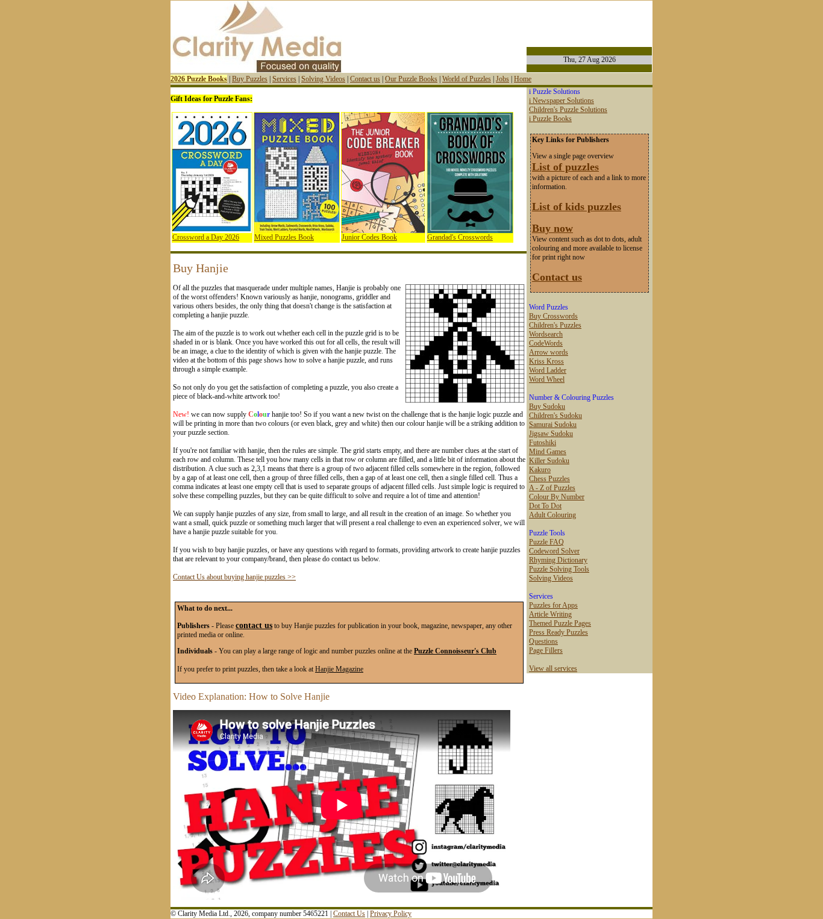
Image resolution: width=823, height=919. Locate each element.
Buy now (552, 228)
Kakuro (540, 470)
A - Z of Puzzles (552, 488)
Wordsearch (546, 334)
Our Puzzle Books (411, 79)
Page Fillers (546, 650)
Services (284, 79)
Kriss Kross (546, 361)
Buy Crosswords (553, 316)
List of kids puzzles (576, 207)
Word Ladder (547, 370)
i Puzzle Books (550, 118)
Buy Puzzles (250, 79)
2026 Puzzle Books (199, 79)
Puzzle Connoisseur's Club (455, 651)
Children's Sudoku (555, 415)
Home (522, 79)
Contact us (365, 79)
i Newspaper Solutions (561, 100)
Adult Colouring (552, 515)
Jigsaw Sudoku (551, 433)
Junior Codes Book (369, 237)
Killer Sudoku (549, 460)
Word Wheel (547, 379)
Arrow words (548, 352)
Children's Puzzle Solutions (568, 109)
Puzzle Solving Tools (559, 569)
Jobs (502, 79)
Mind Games (547, 451)
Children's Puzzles (555, 325)
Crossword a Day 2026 (205, 237)
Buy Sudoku (547, 406)
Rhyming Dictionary (558, 560)
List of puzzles (565, 167)
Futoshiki (542, 442)
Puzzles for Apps (553, 605)
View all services (553, 668)
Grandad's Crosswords (460, 237)
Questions (543, 641)
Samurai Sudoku (553, 424)
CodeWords (546, 343)
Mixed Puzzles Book (284, 237)
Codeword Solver (554, 551)
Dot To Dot (545, 506)
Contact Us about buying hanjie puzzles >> (234, 577)
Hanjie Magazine (339, 669)
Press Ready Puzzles (558, 632)
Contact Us (349, 913)
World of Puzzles (466, 79)
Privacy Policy (390, 913)
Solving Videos (323, 79)
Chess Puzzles (549, 479)
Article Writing (550, 614)
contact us (254, 625)
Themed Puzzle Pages (560, 623)
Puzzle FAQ (546, 542)
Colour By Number (556, 497)
